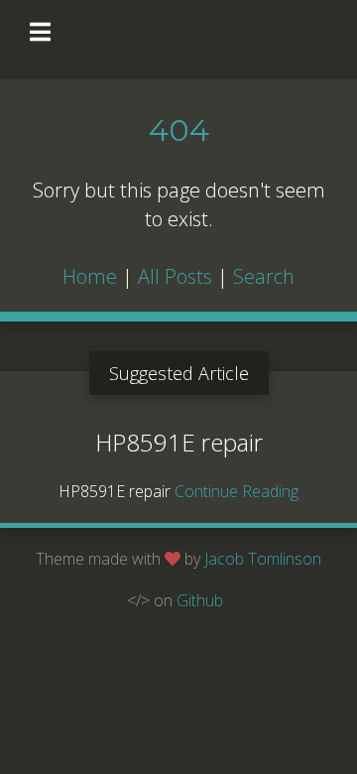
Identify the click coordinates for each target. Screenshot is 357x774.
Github (200, 600)
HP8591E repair (179, 442)
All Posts (175, 276)
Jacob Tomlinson (262, 559)
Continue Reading (236, 491)
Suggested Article (179, 373)
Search (264, 276)
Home (89, 276)
